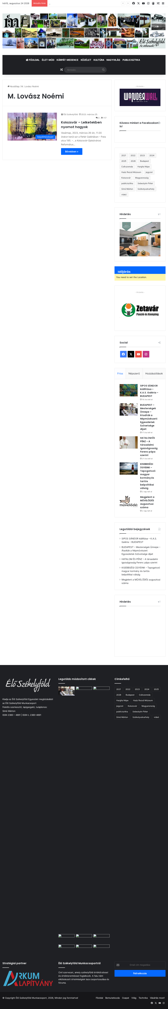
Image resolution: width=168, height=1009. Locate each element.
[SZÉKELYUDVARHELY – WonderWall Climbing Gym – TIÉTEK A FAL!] (101, 949)
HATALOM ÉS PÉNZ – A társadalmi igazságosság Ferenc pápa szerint (84, 3)
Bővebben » (71, 151)
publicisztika (127, 183)
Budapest (144, 161)
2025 (123, 161)
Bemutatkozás (112, 998)
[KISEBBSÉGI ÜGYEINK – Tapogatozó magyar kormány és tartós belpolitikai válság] (129, 468)
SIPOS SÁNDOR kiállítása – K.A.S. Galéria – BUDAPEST (149, 391)
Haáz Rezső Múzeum (131, 172)
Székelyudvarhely (146, 189)
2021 (123, 155)
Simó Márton (127, 189)
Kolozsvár (126, 178)
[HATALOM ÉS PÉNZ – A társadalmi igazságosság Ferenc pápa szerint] (129, 442)
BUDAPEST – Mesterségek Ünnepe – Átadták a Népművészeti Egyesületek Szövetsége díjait (148, 417)
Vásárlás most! (157, 998)
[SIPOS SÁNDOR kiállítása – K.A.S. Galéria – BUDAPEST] (129, 390)
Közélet (86, 59)
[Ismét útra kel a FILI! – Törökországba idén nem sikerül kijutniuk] (66, 938)
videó (123, 194)
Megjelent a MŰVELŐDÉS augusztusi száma (147, 502)
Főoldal (34, 59)
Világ (133, 998)
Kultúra (99, 59)
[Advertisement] (144, 630)
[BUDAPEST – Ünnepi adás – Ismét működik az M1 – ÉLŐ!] (66, 949)
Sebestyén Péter (145, 183)
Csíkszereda (127, 166)
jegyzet (149, 172)
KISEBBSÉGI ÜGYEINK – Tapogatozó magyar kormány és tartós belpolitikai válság (148, 476)
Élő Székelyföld (70, 114)
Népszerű (134, 373)
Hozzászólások (154, 373)
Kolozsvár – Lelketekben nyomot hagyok (81, 124)
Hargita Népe (143, 166)
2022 (133, 155)
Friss (120, 373)
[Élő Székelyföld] (84, 30)
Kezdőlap (14, 86)
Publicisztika (131, 59)
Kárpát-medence (67, 59)
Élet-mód (48, 59)
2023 (142, 155)
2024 (151, 155)
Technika (143, 998)
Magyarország (141, 178)
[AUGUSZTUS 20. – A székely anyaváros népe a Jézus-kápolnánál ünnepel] (84, 949)
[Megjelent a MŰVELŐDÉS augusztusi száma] (129, 501)
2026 (133, 161)
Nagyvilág (113, 59)
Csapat (125, 998)
